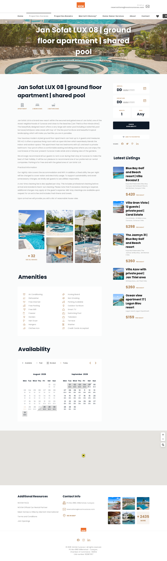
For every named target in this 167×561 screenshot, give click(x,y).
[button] (83, 456)
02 (147, 41)
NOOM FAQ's (23, 503)
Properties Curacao (38, 16)
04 (147, 48)
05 (147, 52)
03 (147, 45)
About (133, 16)
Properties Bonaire (63, 16)
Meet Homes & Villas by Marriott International (38, 512)
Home (20, 16)
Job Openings (24, 521)
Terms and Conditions (27, 516)
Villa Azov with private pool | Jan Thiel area (136, 273)
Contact (146, 16)
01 (147, 36)
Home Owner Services (113, 16)
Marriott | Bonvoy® (88, 16)
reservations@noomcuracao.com (127, 7)
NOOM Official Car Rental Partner (32, 507)
